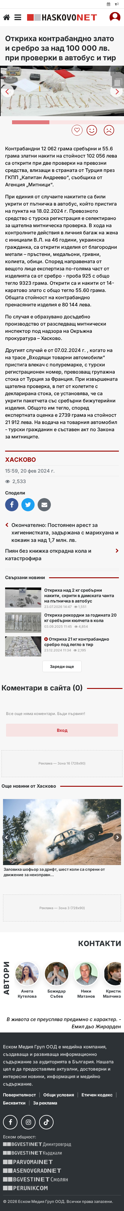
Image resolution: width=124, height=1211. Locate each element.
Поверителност (19, 1094)
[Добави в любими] (78, 130)
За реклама (45, 1102)
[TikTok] (46, 1122)
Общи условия (58, 1094)
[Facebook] (10, 1122)
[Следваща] (116, 91)
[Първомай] (28, 1162)
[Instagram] (28, 1122)
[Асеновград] (32, 1170)
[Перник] (25, 1188)
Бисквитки (14, 1102)
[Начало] (6, 17)
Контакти (99, 943)
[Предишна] (7, 91)
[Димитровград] (37, 1144)
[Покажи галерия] (117, 83)
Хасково (20, 459)
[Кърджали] (32, 1153)
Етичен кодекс (97, 1094)
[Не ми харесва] (111, 130)
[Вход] (115, 17)
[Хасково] (62, 17)
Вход (62, 730)
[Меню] (17, 17)
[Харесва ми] (94, 130)
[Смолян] (35, 1179)
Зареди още (62, 666)
